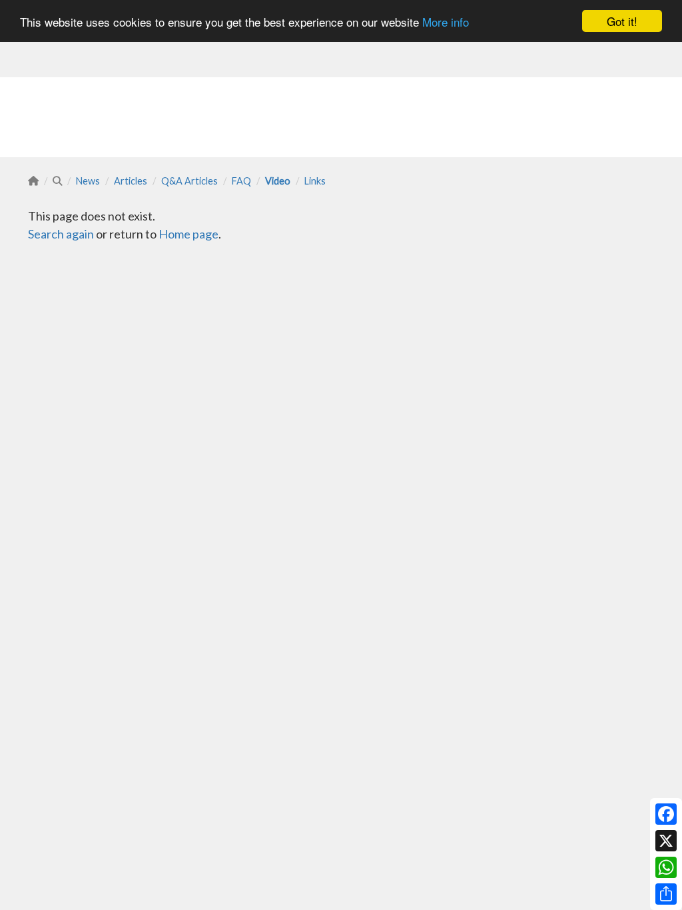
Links (315, 181)
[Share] (666, 894)
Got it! (622, 21)
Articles (130, 181)
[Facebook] (666, 814)
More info (445, 21)
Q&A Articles (189, 181)
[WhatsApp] (666, 867)
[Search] (57, 181)
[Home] (33, 181)
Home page (188, 234)
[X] (666, 840)
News (88, 181)
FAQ (241, 181)
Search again (61, 234)
